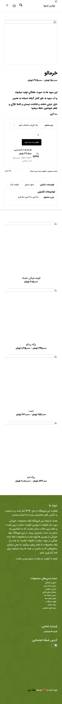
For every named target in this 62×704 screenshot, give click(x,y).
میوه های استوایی (49, 607)
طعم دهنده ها (50, 598)
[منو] (15, 6)
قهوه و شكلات (51, 601)
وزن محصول (49, 125)
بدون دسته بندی (50, 585)
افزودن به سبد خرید (32, 142)
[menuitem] (20, 6)
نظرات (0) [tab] (14, 184)
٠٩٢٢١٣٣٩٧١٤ (50, 632)
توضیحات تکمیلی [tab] (47, 184)
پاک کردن (8, 171)
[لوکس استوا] (36, 6)
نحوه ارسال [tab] (29, 184)
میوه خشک (33, 171)
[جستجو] (20, 6)
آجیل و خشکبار (50, 582)
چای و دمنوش (50, 589)
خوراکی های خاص (49, 592)
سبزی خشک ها (50, 595)
